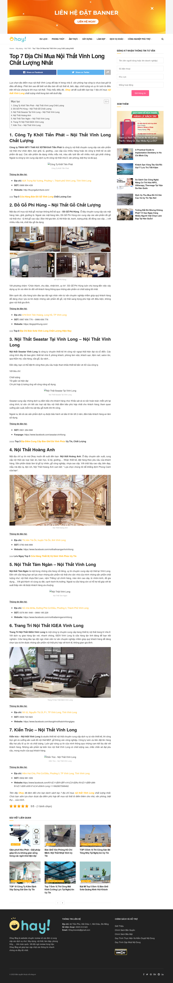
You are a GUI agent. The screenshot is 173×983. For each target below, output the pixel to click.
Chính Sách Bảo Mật (124, 934)
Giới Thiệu (119, 926)
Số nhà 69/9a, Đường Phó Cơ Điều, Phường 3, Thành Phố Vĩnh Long (55, 607)
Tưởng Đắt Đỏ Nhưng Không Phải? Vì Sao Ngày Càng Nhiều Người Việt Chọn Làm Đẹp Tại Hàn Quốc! (149, 214)
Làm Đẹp (101, 39)
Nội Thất (27, 48)
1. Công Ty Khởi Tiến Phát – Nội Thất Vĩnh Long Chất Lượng (37, 105)
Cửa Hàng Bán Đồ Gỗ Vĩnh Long (36, 196)
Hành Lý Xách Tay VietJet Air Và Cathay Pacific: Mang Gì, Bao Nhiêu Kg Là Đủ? (138, 139)
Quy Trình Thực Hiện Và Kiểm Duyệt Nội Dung (135, 938)
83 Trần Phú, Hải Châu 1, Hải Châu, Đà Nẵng (89, 924)
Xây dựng (87, 39)
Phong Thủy (58, 39)
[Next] (63, 903)
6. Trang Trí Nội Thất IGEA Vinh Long (27, 121)
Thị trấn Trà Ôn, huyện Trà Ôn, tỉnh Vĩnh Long (44, 540)
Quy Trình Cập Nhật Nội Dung (128, 942)
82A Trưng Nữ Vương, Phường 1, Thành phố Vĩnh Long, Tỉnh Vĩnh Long (56, 180)
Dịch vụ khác (116, 39)
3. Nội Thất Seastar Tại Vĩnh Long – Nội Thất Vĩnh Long (35, 112)
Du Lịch (43, 39)
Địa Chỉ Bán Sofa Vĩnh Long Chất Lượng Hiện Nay (45, 330)
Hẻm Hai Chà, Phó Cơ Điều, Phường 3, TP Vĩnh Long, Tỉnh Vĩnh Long (56, 773)
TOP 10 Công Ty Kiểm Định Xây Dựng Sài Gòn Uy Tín (22, 888)
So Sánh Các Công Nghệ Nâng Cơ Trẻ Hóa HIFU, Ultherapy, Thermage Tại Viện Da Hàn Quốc (149, 184)
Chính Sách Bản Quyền (125, 930)
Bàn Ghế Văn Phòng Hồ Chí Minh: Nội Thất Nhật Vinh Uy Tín (58, 852)
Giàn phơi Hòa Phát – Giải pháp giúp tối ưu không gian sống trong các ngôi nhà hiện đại (24, 852)
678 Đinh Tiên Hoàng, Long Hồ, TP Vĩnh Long (44, 314)
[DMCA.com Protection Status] (121, 951)
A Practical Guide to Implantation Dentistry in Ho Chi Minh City (148, 152)
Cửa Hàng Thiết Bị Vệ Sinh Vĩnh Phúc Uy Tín (53, 556)
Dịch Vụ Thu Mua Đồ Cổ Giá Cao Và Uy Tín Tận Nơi (148, 196)
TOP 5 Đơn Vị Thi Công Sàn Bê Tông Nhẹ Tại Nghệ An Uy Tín (95, 851)
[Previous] (58, 903)
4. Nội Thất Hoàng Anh (21, 115)
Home (11, 48)
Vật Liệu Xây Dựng (55, 881)
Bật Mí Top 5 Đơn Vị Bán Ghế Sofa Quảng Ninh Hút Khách (94, 888)
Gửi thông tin (140, 93)
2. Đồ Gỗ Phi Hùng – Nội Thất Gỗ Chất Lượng (31, 108)
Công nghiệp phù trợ (139, 39)
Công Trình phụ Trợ (91, 844)
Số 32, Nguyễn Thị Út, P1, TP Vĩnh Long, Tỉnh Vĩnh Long (49, 712)
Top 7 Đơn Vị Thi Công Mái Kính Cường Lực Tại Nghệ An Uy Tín (59, 889)
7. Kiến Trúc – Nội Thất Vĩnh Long (26, 125)
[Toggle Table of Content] (105, 101)
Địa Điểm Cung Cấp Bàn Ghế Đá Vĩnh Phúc (43, 441)
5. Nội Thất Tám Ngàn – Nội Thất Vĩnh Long (30, 118)
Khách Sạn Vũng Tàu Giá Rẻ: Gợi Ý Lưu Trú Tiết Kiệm (148, 166)
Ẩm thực (73, 39)
